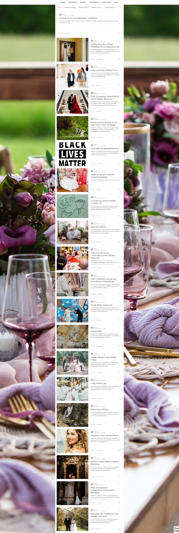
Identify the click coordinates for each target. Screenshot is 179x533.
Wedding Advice (83, 7)
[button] (120, 7)
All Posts (59, 7)
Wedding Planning (70, 7)
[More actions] (119, 15)
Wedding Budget (96, 7)
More (105, 7)
